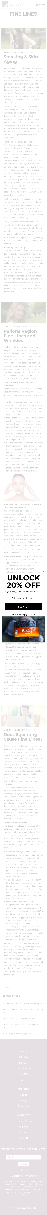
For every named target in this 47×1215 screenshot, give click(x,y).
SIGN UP (23, 606)
